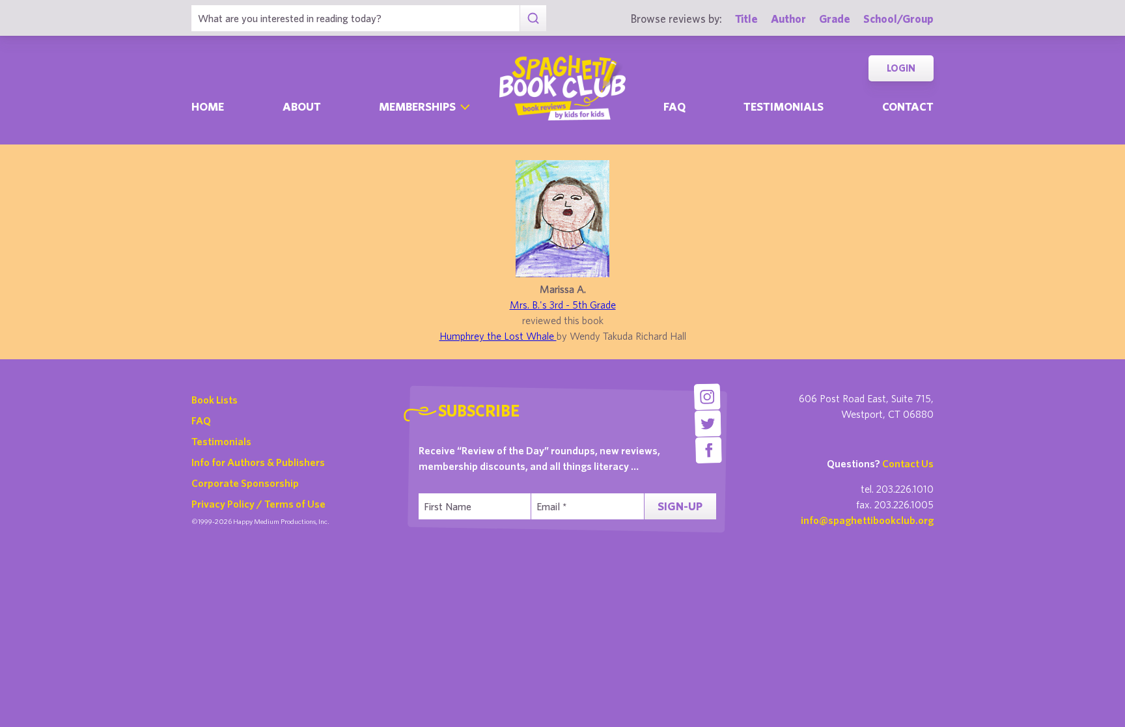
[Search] (533, 18)
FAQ (201, 420)
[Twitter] (708, 423)
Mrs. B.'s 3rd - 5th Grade (563, 304)
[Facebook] (708, 450)
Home (207, 106)
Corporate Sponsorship (245, 483)
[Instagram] (706, 396)
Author (788, 18)
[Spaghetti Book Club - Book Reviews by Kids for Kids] (562, 87)
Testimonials (783, 106)
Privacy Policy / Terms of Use (258, 504)
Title (746, 18)
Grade (834, 18)
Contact (908, 106)
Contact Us (908, 463)
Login (901, 68)
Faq (674, 106)
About (302, 106)
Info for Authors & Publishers (258, 462)
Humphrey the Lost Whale (498, 336)
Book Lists (214, 399)
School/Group (898, 18)
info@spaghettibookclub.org (867, 520)
